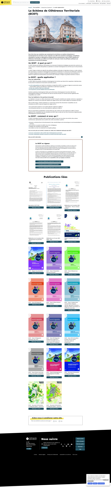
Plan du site (75, 454)
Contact (35, 454)
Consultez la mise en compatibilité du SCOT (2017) (49, 164)
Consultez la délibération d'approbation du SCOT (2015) (50, 161)
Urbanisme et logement (46, 7)
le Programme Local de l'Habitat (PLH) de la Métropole (41, 89)
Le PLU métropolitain (34, 85)
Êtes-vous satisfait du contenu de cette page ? (41, 420)
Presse (99, 1)
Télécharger (34, 207)
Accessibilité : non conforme (65, 454)
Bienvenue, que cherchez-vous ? (22, 2)
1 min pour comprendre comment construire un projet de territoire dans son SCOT (47, 134)
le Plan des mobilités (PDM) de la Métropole (39, 88)
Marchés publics (80, 444)
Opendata (80, 446)
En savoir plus (101, 483)
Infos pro (109, 3)
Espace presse (80, 438)
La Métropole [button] (88, 3)
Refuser (95, 483)
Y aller (30, 448)
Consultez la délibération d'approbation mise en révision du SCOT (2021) (53, 167)
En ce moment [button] (82, 3)
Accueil (30, 7)
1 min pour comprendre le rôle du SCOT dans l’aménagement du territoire (45, 132)
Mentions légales (42, 454)
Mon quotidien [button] (103, 3)
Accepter (90, 483)
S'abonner (44, 447)
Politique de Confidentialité (52, 454)
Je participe (92, 1)
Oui (56, 421)
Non (61, 421)
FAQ (80, 449)
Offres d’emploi (80, 441)
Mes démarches (95, 3)
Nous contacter (107, 1)
